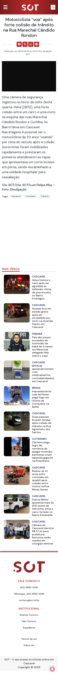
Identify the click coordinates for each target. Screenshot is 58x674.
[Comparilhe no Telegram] (36, 44)
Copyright (24, 667)
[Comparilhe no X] (25, 44)
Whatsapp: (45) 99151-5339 (29, 593)
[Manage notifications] (52, 669)
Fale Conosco (29, 621)
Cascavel (15, 196)
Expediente (29, 627)
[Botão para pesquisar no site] (53, 7)
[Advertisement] (29, 234)
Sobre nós (29, 645)
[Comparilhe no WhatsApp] (30, 44)
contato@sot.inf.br (29, 600)
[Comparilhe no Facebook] (19, 44)
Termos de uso (29, 638)
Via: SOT (8, 185)
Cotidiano (30, 196)
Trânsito (45, 196)
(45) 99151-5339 (29, 587)
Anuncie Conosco (29, 614)
